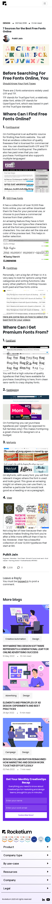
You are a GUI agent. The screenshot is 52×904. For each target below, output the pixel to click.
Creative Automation (15, 639)
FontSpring (12, 389)
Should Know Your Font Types (19, 83)
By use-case (11, 863)
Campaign (10, 752)
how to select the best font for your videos (25, 318)
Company (9, 880)
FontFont (11, 340)
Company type (12, 855)
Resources (10, 871)
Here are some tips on (15, 316)
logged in (23, 581)
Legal (6, 888)
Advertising (10, 695)
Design (6, 23)
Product (8, 847)
